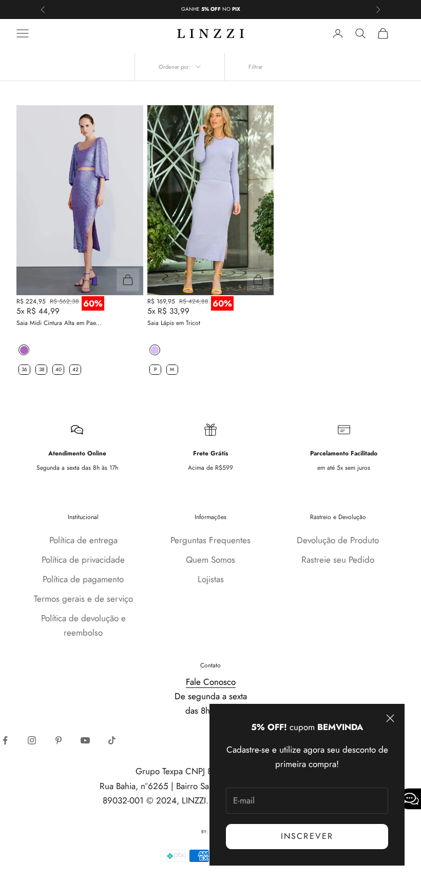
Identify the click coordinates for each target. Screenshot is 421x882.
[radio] (22, 349)
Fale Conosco (211, 682)
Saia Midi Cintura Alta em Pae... (59, 323)
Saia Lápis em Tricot (173, 323)
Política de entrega (83, 540)
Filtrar (255, 67)
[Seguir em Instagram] (32, 740)
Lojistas (211, 579)
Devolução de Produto (338, 540)
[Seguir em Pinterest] (58, 740)
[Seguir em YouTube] (85, 740)
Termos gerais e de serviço (83, 598)
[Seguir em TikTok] (112, 740)
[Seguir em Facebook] (5, 740)
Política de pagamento (83, 579)
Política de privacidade (83, 559)
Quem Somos (210, 559)
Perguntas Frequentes (210, 540)
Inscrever (307, 836)
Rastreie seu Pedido (337, 559)
